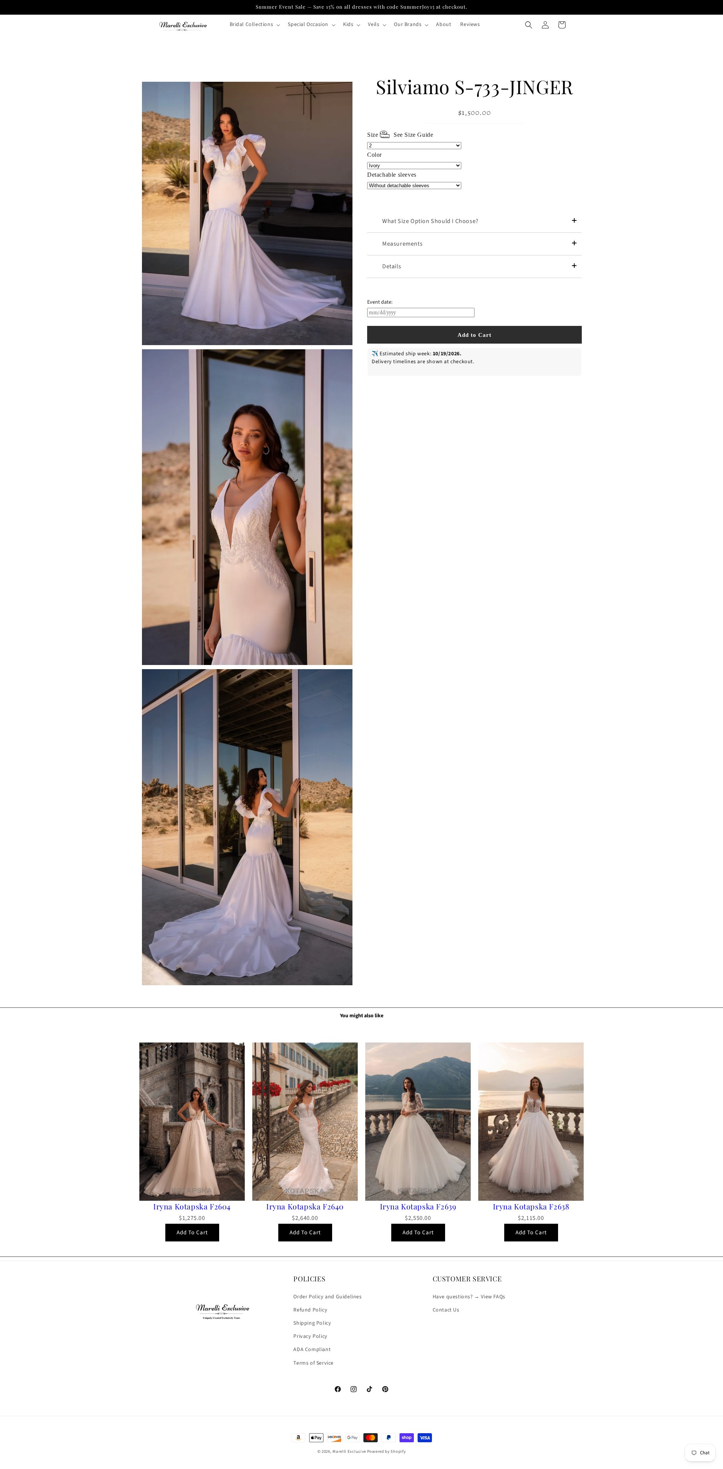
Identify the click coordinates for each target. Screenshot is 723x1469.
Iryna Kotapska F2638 (531, 1206)
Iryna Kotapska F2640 (305, 1206)
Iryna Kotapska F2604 (192, 1206)
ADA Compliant (312, 1349)
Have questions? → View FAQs (469, 1297)
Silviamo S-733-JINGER (474, 86)
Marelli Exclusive (349, 1451)
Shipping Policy (312, 1323)
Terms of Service (313, 1363)
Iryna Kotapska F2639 (418, 1206)
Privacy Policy (310, 1336)
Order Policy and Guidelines (327, 1297)
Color (374, 154)
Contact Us (446, 1310)
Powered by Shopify (386, 1451)
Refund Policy (310, 1310)
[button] (254, 24)
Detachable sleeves (391, 174)
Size (400, 134)
